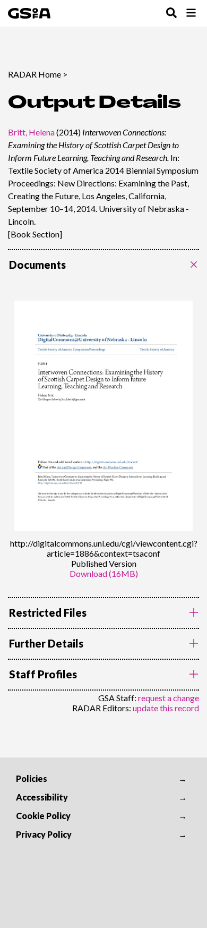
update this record (166, 708)
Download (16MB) (104, 573)
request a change (168, 698)
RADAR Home (34, 74)
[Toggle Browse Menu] (191, 13)
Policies (31, 778)
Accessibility (42, 797)
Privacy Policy (44, 834)
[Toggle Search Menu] (171, 13)
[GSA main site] (29, 13)
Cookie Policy (43, 816)
